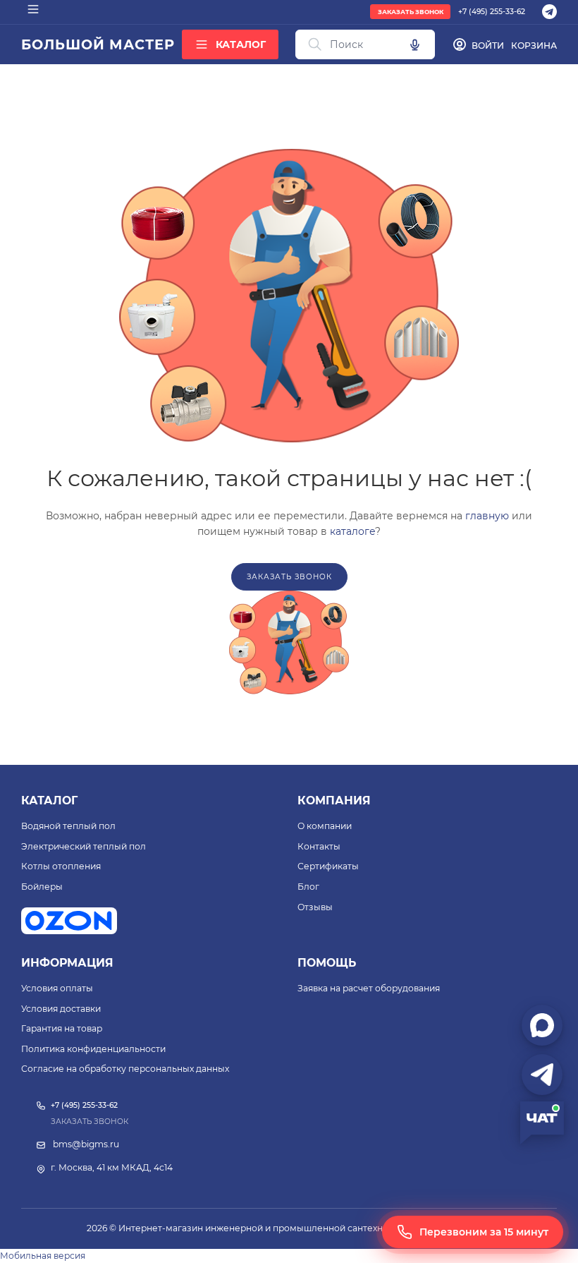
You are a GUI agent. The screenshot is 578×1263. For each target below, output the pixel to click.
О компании (324, 826)
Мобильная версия (42, 1255)
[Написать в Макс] (542, 1025)
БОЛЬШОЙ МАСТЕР (97, 44)
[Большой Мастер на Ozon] (69, 920)
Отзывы (315, 907)
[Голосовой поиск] (414, 44)
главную (487, 515)
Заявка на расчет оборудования (368, 988)
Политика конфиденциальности (93, 1049)
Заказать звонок (410, 12)
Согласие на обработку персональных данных (125, 1068)
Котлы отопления (61, 866)
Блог (308, 886)
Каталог (49, 800)
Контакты (318, 846)
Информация (67, 962)
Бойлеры (42, 886)
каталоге (352, 531)
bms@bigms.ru (86, 1144)
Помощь (326, 962)
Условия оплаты (57, 988)
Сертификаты (328, 866)
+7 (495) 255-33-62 (491, 11)
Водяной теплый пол (68, 826)
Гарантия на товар (61, 1028)
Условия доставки (61, 1008)
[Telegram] (549, 11)
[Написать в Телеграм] (542, 1074)
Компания (334, 800)
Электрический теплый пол (83, 846)
